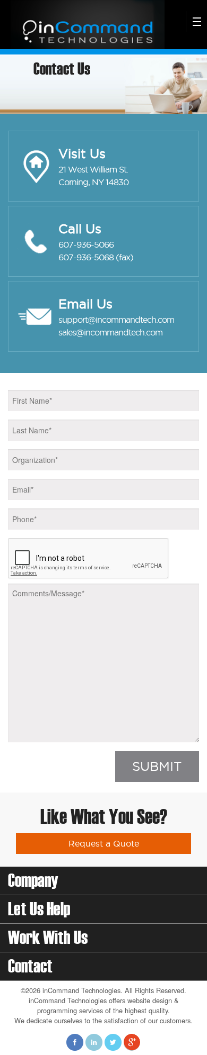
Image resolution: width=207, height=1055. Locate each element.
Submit (157, 766)
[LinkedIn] (93, 1041)
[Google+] (132, 1041)
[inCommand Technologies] (86, 23)
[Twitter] (113, 1041)
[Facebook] (74, 1041)
